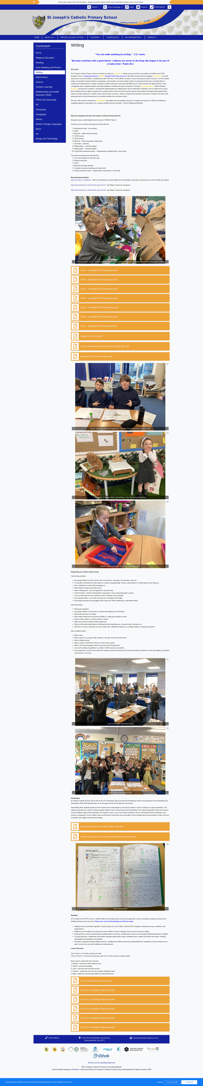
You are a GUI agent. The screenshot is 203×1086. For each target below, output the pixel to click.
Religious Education (45, 58)
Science (39, 82)
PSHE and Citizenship (46, 100)
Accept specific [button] (172, 1082)
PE (37, 104)
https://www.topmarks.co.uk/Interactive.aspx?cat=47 (88, 185)
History (39, 119)
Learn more (67, 1082)
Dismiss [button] (160, 1082)
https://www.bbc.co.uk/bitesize (81, 180)
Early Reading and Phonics (48, 67)
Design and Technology (47, 138)
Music (38, 129)
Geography (41, 114)
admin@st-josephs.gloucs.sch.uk (145, 1038)
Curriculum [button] (112, 37)
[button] (73, 396)
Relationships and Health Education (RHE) (47, 93)
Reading (39, 62)
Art (37, 134)
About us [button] (49, 37)
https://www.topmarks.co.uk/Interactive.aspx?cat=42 (88, 190)
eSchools (75, 1069)
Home (36, 37)
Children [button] (95, 37)
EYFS (38, 53)
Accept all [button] (189, 1082)
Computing (41, 109)
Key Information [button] (133, 37)
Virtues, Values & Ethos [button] (72, 37)
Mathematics (42, 77)
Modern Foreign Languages (49, 124)
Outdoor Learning (44, 87)
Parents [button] (151, 37)
